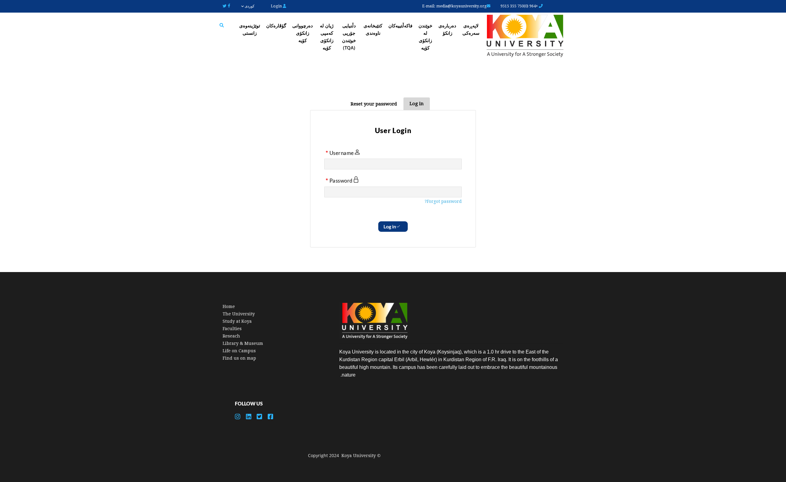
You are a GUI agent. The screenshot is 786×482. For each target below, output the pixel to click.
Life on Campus (239, 350)
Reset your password (374, 104)
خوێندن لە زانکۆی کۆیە (425, 36)
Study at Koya (237, 321)
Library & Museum (243, 343)
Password (341, 181)
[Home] (525, 37)
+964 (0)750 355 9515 (519, 6)
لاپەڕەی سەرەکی (471, 29)
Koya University (358, 455)
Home (229, 306)
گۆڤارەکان (276, 25)
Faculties (232, 328)
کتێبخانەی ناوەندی (373, 29)
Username (341, 153)
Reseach (231, 336)
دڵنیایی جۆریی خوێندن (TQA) (349, 36)
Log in (417, 103)
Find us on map (239, 358)
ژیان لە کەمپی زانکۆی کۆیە (326, 36)
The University (239, 313)
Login (277, 6)
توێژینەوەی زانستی (249, 29)
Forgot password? (443, 201)
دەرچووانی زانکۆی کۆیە (302, 32)
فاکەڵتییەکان (400, 25)
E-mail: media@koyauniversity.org (454, 6)
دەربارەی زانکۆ (447, 29)
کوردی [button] (249, 6)
